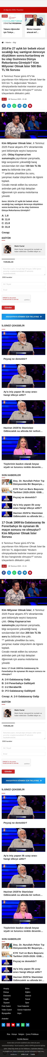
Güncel (28, 996)
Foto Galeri (6, 1006)
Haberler (8, 42)
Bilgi (14, 42)
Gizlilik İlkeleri (22, 1039)
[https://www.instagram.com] (8, 1025)
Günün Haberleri (24, 1010)
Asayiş (6, 989)
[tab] (8, 262)
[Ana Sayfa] (3, 43)
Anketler (5, 1019)
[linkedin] (25, 106)
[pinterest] (30, 106)
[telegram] (19, 106)
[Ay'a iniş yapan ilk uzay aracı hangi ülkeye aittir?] (23, 376)
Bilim (27, 989)
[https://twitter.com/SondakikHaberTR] (3, 1025)
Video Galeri (7, 1010)
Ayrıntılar (24, 1054)
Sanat (27, 999)
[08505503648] (23, 1025)
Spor (27, 1003)
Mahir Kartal (19, 246)
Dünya (6, 992)
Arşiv (19, 1013)
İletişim (21, 1034)
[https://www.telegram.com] (27, 1025)
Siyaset (6, 1003)
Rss (8, 1034)
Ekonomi (7, 996)
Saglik (6, 999)
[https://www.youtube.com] (13, 1025)
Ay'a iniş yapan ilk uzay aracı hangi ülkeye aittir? (20, 393)
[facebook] (4, 106)
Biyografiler (6, 1013)
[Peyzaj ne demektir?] (23, 343)
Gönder (8, 307)
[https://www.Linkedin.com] (18, 1025)
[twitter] (9, 106)
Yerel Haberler (23, 1006)
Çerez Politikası (32, 1034)
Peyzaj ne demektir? (15, 359)
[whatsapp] (14, 106)
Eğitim (27, 992)
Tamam (32, 1054)
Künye (14, 1034)
